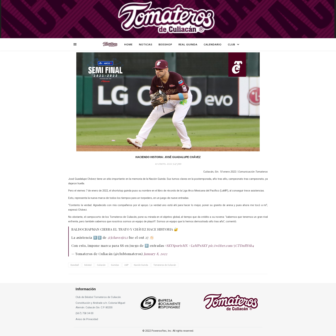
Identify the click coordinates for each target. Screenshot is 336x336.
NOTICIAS (145, 44)
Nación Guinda (141, 265)
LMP (126, 265)
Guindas (115, 265)
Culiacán (101, 265)
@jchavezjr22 (117, 237)
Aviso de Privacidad (87, 319)
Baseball (75, 265)
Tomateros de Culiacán (164, 265)
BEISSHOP (165, 44)
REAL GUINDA (187, 44)
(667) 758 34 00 (84, 313)
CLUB (231, 44)
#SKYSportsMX (176, 245)
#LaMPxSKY (197, 245)
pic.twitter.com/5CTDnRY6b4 (231, 245)
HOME (128, 44)
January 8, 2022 (155, 253)
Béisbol (88, 265)
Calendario (213, 44)
